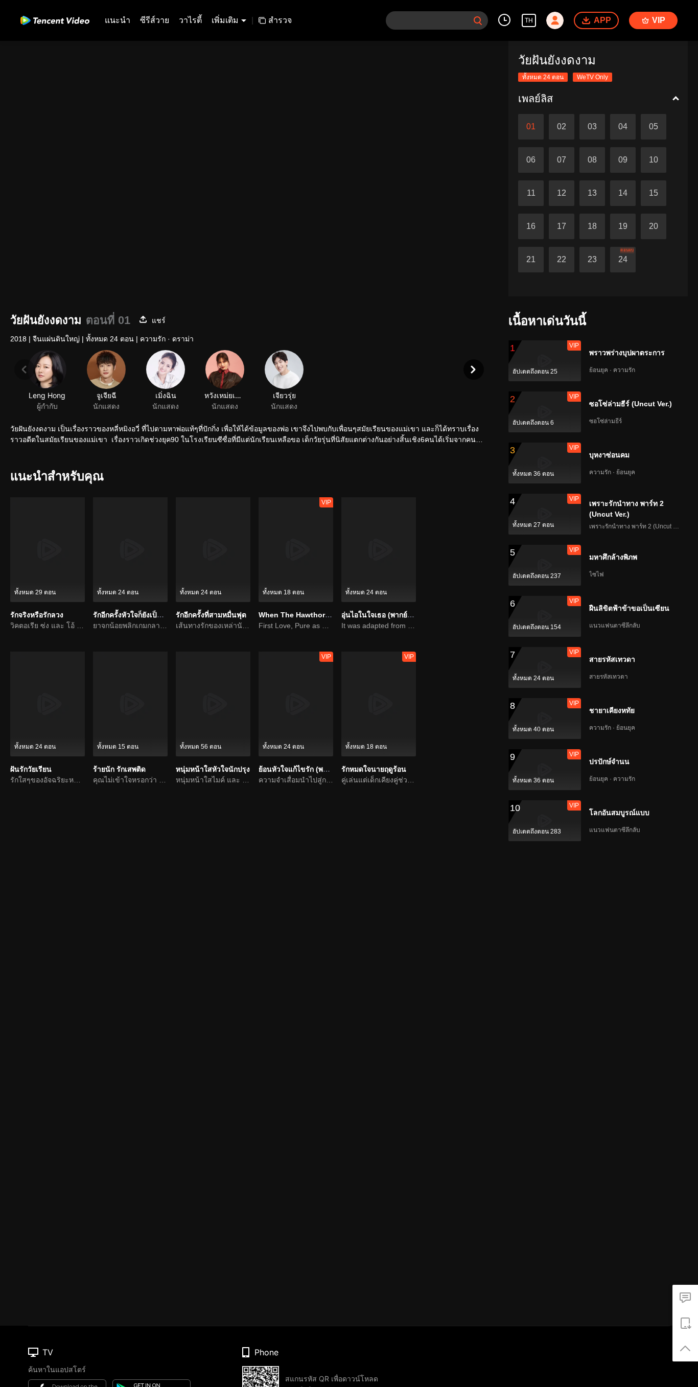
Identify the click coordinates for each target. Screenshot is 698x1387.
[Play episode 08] (592, 160)
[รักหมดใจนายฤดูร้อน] (378, 704)
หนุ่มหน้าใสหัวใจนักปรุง (213, 769)
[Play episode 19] (623, 226)
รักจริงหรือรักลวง (36, 615)
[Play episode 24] (623, 259)
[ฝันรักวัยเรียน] (47, 704)
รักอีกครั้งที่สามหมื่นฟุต (211, 615)
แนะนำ (117, 20)
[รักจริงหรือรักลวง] (47, 549)
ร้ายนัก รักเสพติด (119, 769)
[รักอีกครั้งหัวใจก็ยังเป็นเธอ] (130, 549)
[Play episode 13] (592, 193)
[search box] (478, 20)
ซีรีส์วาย (154, 20)
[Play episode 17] (561, 226)
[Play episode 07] (561, 160)
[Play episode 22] (561, 259)
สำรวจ (280, 20)
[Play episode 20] (653, 226)
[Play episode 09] (623, 160)
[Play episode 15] (653, 193)
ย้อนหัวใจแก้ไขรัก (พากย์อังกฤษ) (308, 769)
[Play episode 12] (561, 193)
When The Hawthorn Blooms (308, 615)
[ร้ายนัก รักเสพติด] (130, 704)
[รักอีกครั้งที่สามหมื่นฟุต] (213, 549)
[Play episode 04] (623, 127)
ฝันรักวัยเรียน (31, 769)
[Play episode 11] (531, 193)
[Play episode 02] (561, 127)
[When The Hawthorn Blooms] (296, 549)
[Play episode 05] (653, 127)
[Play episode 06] (531, 160)
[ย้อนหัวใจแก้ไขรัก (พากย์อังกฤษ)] (296, 704)
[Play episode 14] (623, 193)
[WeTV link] (54, 20)
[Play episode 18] (592, 226)
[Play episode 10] (653, 160)
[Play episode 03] (592, 127)
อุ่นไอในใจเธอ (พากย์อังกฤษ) (385, 615)
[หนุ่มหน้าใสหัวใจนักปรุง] (213, 704)
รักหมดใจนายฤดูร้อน (373, 769)
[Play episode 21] (531, 259)
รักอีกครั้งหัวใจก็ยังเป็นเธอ (133, 615)
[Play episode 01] (531, 127)
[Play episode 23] (592, 259)
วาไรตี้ (190, 20)
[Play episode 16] (531, 226)
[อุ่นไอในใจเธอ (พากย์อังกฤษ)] (378, 549)
